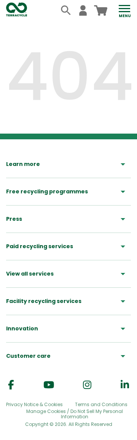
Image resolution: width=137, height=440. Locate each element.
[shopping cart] (100, 10)
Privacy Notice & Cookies (34, 404)
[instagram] (87, 385)
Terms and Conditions (101, 404)
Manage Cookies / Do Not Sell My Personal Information (74, 414)
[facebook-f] (11, 385)
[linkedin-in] (125, 385)
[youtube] (48, 385)
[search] (66, 10)
